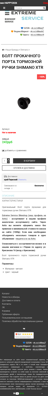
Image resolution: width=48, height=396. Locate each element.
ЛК (3, 307)
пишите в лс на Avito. (26, 239)
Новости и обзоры (11, 297)
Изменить (22, 180)
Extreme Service (36, 389)
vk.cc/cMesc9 (37, 35)
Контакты (6, 304)
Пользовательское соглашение (17, 318)
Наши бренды (12, 50)
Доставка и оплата (11, 300)
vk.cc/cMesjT (37, 28)
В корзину (29, 161)
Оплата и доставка (24, 168)
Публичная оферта (10, 314)
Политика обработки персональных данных (22, 321)
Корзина (6, 311)
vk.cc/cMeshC (37, 31)
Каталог (6, 293)
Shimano (24, 50)
